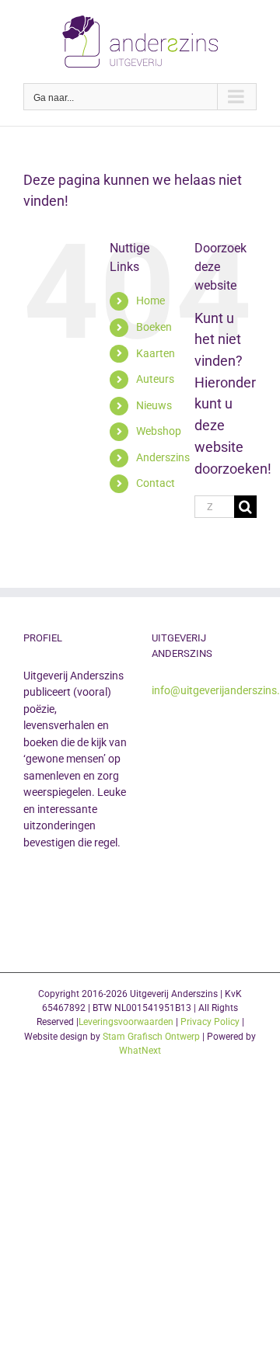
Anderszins (163, 457)
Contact (155, 483)
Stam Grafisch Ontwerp (151, 1036)
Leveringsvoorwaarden (126, 1021)
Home (150, 300)
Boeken (154, 327)
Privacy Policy (210, 1021)
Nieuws (154, 405)
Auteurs (155, 379)
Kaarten (155, 353)
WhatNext (140, 1050)
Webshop (158, 431)
